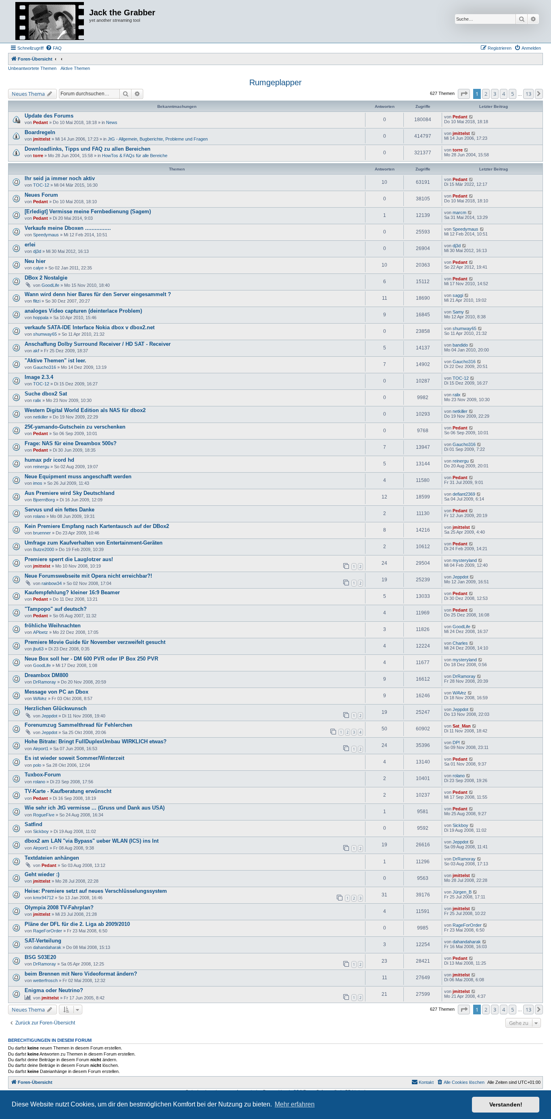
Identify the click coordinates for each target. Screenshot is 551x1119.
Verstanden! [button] (505, 1104)
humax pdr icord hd (49, 460)
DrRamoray (44, 681)
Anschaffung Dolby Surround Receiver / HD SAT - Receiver (98, 344)
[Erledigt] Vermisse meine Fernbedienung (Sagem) (88, 211)
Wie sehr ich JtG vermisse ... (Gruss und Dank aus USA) (95, 808)
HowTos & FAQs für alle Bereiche (134, 155)
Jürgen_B (462, 892)
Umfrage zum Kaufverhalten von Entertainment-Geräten (94, 543)
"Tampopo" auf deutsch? (56, 609)
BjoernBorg (44, 499)
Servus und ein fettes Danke (59, 510)
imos (37, 483)
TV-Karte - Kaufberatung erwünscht (68, 791)
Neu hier (35, 261)
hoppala (40, 317)
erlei (30, 245)
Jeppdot (460, 576)
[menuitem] (54, 48)
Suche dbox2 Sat (46, 394)
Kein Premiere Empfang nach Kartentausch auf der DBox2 (97, 526)
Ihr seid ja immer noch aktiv (60, 178)
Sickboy (41, 831)
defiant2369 (464, 494)
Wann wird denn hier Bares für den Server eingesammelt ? (98, 294)
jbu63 (38, 648)
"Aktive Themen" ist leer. (55, 361)
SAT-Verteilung (43, 941)
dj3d (37, 251)
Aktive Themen (75, 68)
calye (38, 267)
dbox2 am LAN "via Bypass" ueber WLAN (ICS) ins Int (92, 841)
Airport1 (40, 748)
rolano (39, 516)
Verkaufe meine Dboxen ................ (68, 228)
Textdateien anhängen (52, 858)
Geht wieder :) (42, 874)
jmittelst (41, 139)
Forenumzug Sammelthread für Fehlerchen (78, 725)
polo (37, 765)
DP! (456, 742)
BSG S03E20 (40, 957)
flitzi (36, 301)
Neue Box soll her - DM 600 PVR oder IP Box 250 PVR (91, 659)
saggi (458, 295)
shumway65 (45, 334)
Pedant (40, 122)
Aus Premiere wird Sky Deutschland (70, 493)
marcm (459, 212)
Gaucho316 (44, 367)
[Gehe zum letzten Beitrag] (471, 116)
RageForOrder (47, 930)
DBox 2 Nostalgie (46, 278)
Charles (460, 643)
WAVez (40, 698)
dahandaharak (47, 947)
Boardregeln (40, 132)
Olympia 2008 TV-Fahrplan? (59, 907)
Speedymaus (46, 234)
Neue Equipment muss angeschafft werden (78, 476)
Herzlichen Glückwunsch (56, 708)
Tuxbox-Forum (43, 775)
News (111, 122)
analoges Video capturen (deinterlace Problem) (83, 311)
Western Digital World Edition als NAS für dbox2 (85, 410)
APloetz (40, 632)
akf (36, 350)
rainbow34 (52, 583)
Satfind (33, 824)
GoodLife (50, 285)
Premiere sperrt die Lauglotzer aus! (69, 559)
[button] (464, 94)
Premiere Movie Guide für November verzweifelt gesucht (95, 642)
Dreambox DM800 (46, 675)
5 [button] (512, 93)
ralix (37, 400)
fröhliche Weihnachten (53, 626)
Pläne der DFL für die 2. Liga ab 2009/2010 (77, 924)
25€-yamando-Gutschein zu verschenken (75, 427)
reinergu (41, 466)
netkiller (40, 416)
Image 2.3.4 (39, 377)
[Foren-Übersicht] (49, 21)
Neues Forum (41, 195)
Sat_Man (462, 726)
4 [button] (503, 93)
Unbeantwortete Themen (32, 68)
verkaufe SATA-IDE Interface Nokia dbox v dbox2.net (89, 327)
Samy (458, 311)
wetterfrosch (45, 980)
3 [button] (494, 93)
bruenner (42, 532)
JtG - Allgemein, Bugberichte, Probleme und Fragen (158, 139)
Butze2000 (43, 549)
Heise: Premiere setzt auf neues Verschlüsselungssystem (96, 891)
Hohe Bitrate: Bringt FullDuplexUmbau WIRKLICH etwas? (96, 741)
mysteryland (465, 560)
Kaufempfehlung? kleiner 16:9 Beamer (72, 592)
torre (38, 155)
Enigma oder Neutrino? (54, 990)
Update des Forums (49, 116)
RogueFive (43, 814)
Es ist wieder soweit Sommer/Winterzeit (74, 758)
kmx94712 (43, 897)
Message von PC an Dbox (56, 692)
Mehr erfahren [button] (295, 1104)
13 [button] (528, 93)
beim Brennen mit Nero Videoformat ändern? (81, 974)
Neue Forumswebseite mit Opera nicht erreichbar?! (88, 576)
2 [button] (485, 93)
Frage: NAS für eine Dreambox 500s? (71, 443)
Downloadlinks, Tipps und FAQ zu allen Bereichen (87, 149)
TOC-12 (41, 185)
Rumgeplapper (275, 82)
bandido (460, 345)
